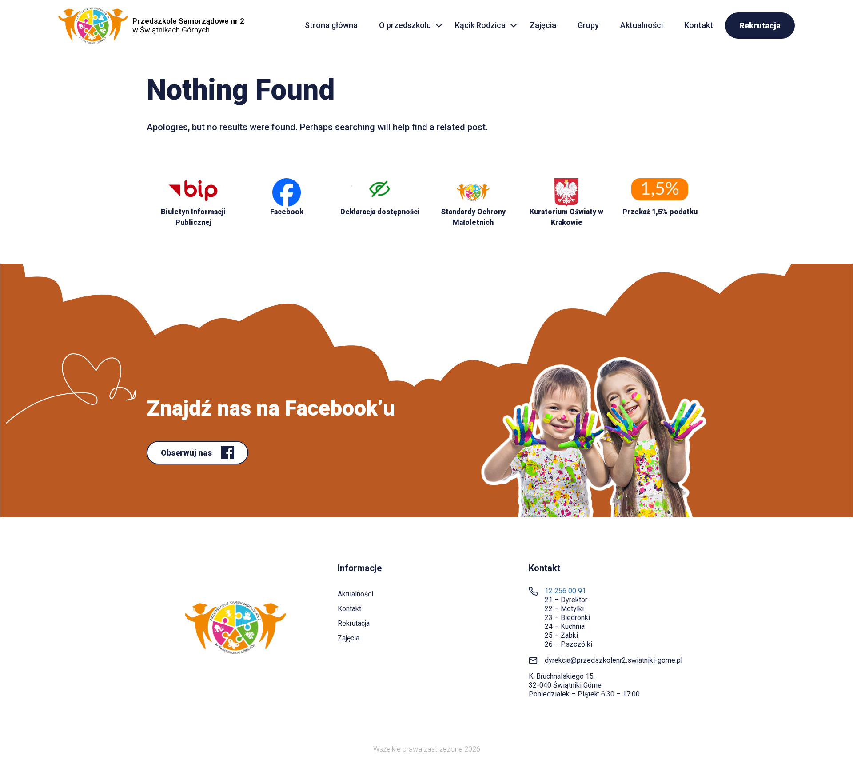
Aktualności (641, 25)
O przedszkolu (405, 25)
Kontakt (698, 25)
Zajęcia (543, 25)
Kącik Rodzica (480, 25)
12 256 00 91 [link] (565, 591)
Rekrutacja (760, 25)
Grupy (588, 25)
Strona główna (331, 25)
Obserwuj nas (187, 452)
